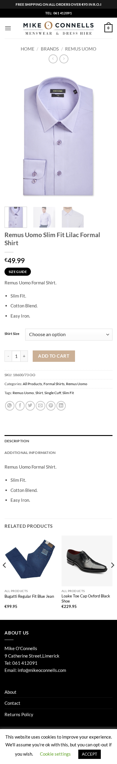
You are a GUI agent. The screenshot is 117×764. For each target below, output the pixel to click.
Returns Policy (18, 714)
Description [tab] (16, 441)
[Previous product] (63, 58)
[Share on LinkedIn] (61, 405)
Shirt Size (11, 334)
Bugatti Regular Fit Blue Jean (29, 596)
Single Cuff (52, 393)
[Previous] (14, 136)
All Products (32, 384)
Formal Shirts (54, 384)
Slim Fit (68, 393)
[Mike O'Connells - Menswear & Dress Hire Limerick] (58, 28)
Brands (50, 48)
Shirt (39, 393)
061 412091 (25, 663)
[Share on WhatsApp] (9, 405)
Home (27, 48)
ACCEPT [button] (89, 754)
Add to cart (53, 356)
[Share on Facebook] (20, 405)
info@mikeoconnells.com (42, 670)
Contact (12, 703)
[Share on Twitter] (30, 405)
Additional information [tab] (30, 452)
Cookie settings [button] (55, 754)
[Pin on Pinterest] (51, 405)
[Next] (103, 136)
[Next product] (53, 58)
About (10, 692)
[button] (7, 28)
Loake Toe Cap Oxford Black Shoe (86, 598)
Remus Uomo (80, 48)
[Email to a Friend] (40, 405)
